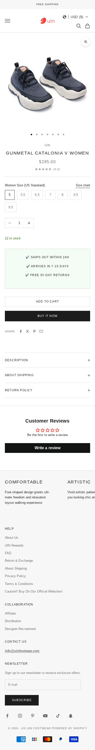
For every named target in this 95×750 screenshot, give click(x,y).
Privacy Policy (15, 576)
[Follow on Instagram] (20, 715)
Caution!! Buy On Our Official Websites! (34, 591)
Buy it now (47, 316)
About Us (11, 537)
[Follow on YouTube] (45, 715)
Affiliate (10, 613)
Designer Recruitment (20, 629)
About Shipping (16, 568)
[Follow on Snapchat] (70, 715)
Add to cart (47, 301)
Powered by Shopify (69, 728)
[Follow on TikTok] (58, 715)
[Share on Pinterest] (34, 331)
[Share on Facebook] (21, 331)
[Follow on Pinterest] (32, 715)
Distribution (13, 621)
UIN (48, 145)
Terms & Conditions (19, 584)
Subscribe (22, 700)
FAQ (8, 553)
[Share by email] (41, 331)
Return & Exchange (19, 560)
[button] (75, 17)
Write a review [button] (48, 448)
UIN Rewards (14, 545)
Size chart (83, 185)
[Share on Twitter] (27, 331)
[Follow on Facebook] (7, 715)
